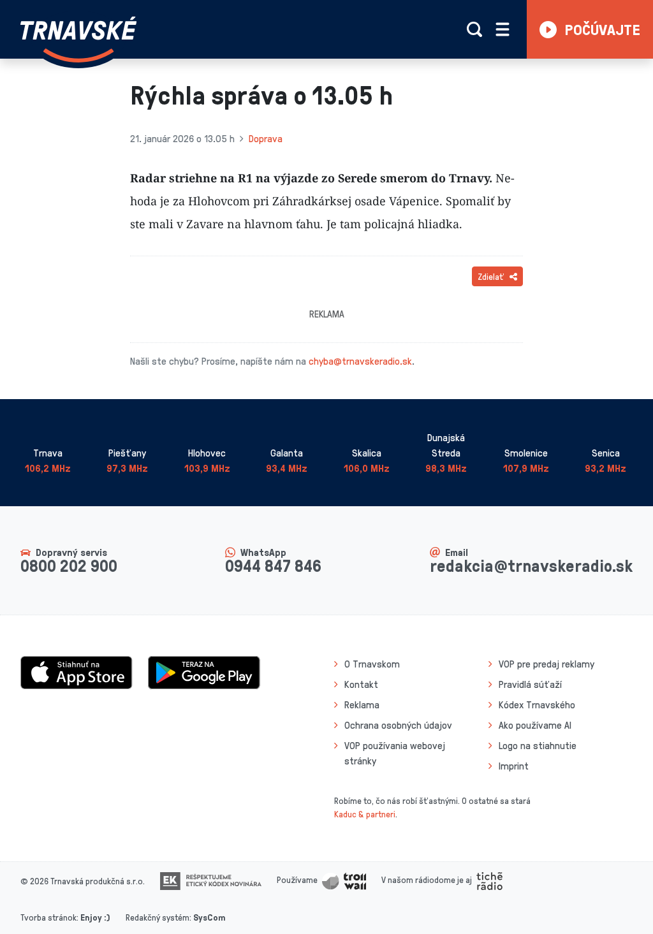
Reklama (361, 704)
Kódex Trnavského (537, 704)
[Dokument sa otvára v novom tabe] (210, 879)
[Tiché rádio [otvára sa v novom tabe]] (489, 879)
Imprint (514, 766)
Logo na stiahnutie (537, 745)
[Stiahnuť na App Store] (76, 671)
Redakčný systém (157, 917)
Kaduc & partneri (364, 814)
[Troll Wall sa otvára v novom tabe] (344, 879)
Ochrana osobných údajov (398, 725)
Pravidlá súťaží (530, 684)
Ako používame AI (535, 725)
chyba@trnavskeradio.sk (360, 361)
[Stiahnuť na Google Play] (204, 671)
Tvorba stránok (48, 917)
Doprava (265, 138)
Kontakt (361, 684)
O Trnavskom (372, 664)
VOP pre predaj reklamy (546, 664)
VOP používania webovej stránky (394, 753)
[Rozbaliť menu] (502, 29)
